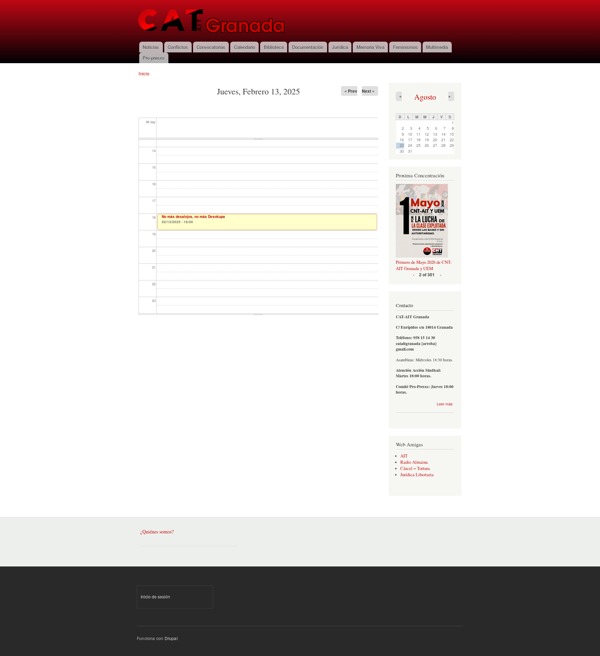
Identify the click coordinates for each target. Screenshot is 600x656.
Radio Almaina (414, 462)
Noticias (151, 47)
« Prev (350, 91)
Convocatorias (211, 47)
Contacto (404, 305)
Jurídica (340, 47)
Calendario (244, 47)
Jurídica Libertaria (417, 475)
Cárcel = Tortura (415, 468)
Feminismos (405, 47)
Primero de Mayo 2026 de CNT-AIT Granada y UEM (424, 265)
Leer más (444, 403)
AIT (404, 456)
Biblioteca (274, 47)
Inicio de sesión (155, 596)
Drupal (171, 638)
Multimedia (437, 47)
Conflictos (178, 47)
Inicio (144, 73)
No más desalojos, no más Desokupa (193, 216)
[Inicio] (212, 21)
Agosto (425, 97)
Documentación (307, 47)
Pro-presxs (154, 57)
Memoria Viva (370, 47)
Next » (368, 91)
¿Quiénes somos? (157, 531)
